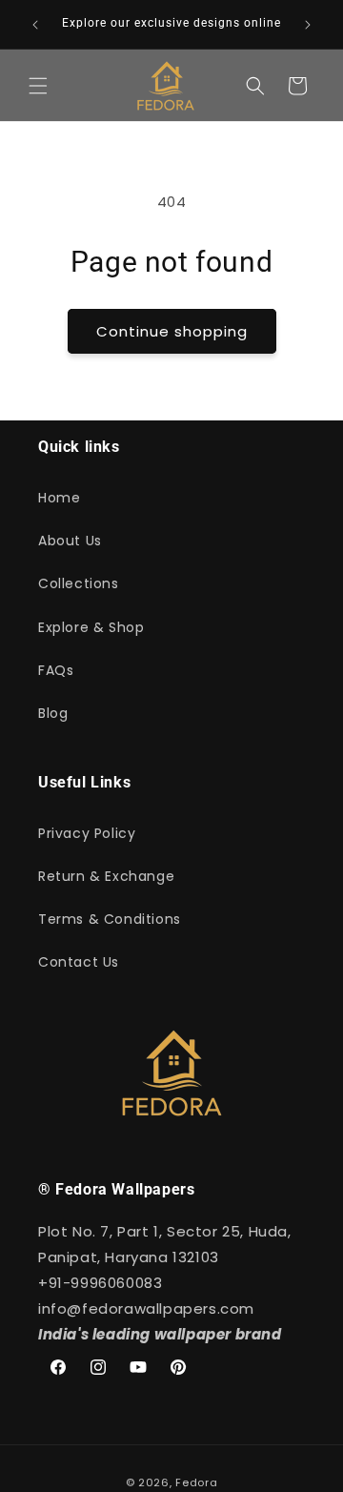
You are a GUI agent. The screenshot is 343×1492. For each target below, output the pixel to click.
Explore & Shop (91, 627)
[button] (38, 86)
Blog (53, 713)
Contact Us (78, 961)
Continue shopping (172, 331)
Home (59, 497)
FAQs (55, 670)
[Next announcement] (308, 25)
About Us (70, 540)
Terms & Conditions (109, 919)
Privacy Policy (86, 833)
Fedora (196, 1482)
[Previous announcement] (35, 25)
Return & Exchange (106, 876)
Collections (78, 583)
